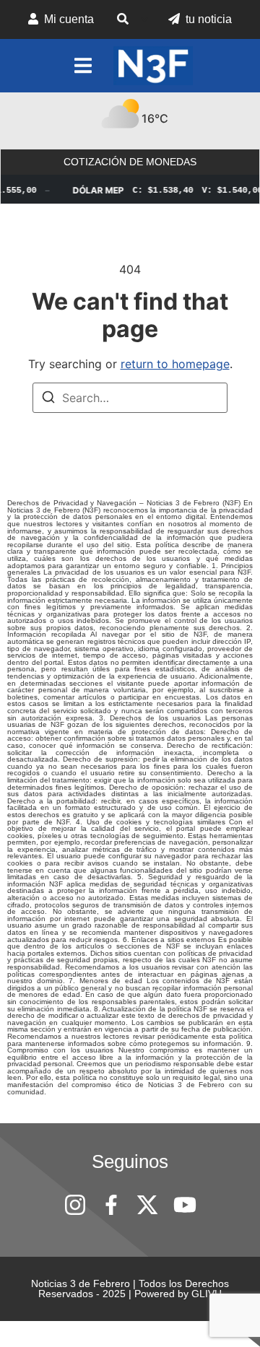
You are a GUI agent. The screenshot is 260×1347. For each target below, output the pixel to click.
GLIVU (206, 1293)
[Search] (48, 399)
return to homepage (175, 364)
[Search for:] (130, 398)
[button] (131, 19)
